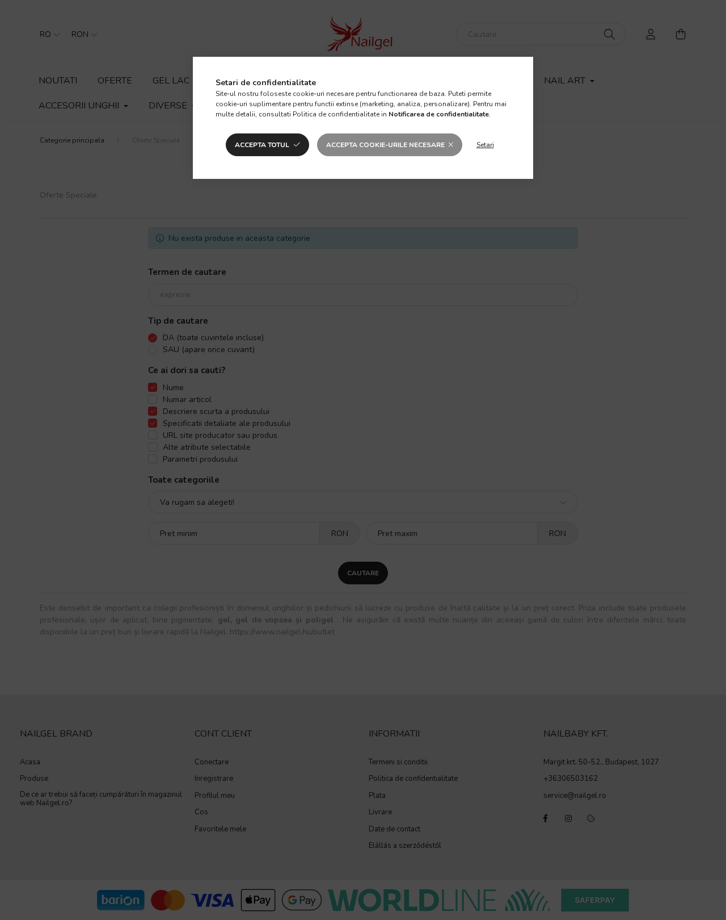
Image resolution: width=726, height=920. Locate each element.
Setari (485, 144)
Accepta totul (262, 144)
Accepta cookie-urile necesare (385, 144)
